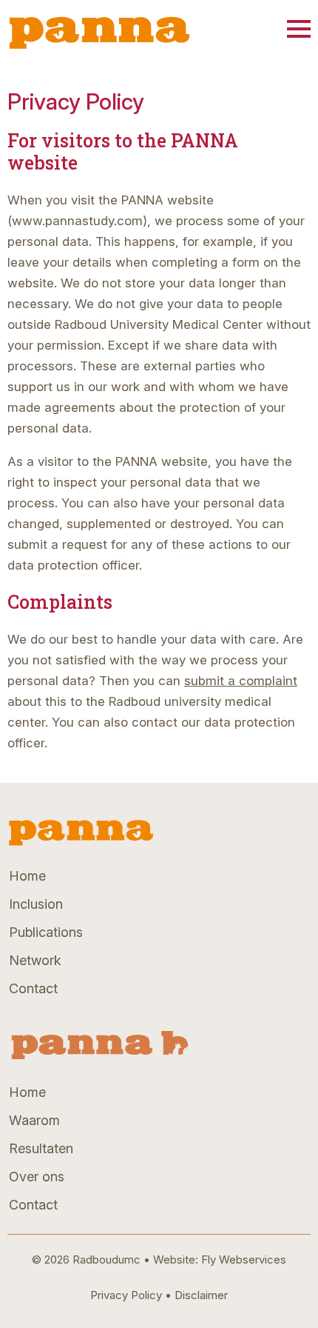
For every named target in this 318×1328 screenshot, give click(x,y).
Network (35, 960)
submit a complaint (240, 680)
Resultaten (41, 1148)
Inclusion (36, 904)
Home (27, 876)
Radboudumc (106, 1259)
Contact (33, 988)
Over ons (36, 1176)
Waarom (34, 1120)
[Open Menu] (299, 29)
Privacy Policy (126, 1295)
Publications (46, 932)
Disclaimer (201, 1295)
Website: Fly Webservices (219, 1259)
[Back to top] (285, 1295)
